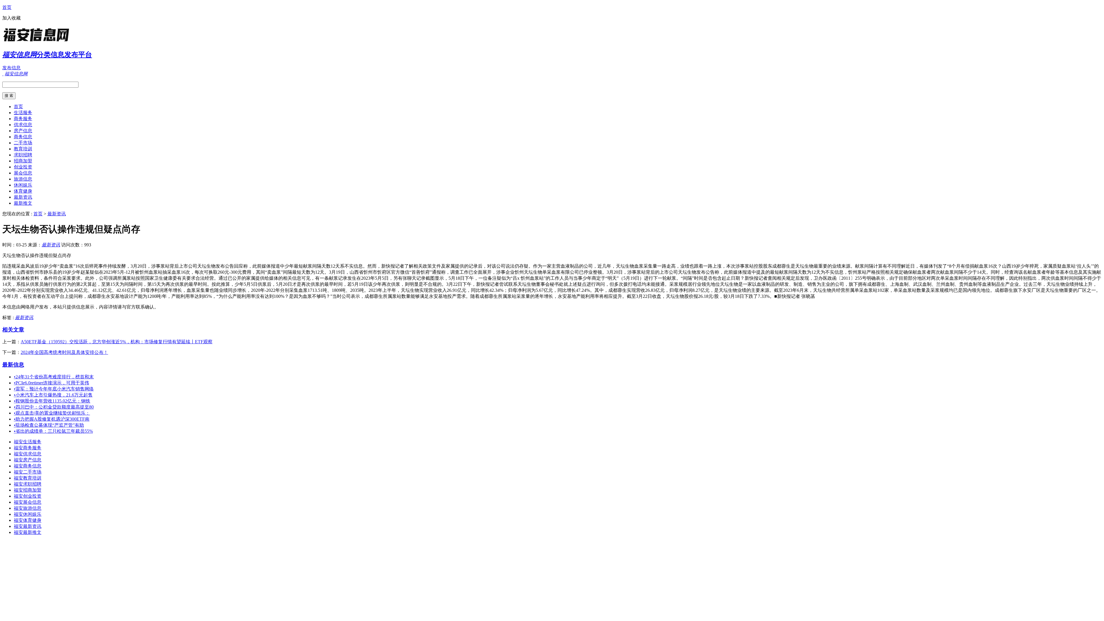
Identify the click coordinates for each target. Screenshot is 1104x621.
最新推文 (23, 203)
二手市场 (23, 142)
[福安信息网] (38, 41)
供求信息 (23, 124)
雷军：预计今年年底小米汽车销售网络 (54, 388)
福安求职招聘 (27, 484)
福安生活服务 (27, 441)
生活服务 (23, 112)
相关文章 (13, 330)
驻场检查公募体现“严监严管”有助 (49, 425)
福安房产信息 (27, 459)
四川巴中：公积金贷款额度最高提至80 (54, 407)
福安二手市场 (27, 471)
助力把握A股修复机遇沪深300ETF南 (51, 419)
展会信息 (23, 172)
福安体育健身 (27, 520)
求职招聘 (23, 154)
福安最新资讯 (27, 526)
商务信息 (23, 136)
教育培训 (23, 148)
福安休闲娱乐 (27, 514)
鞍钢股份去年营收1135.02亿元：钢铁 (52, 400)
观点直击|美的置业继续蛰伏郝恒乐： (52, 413)
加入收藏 (11, 18)
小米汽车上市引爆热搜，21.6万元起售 (53, 394)
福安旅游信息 (27, 508)
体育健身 (23, 191)
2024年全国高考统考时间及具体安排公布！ (64, 352)
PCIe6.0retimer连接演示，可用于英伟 (51, 382)
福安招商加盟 (27, 490)
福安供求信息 (27, 453)
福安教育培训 (27, 478)
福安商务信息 (27, 465)
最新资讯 (23, 197)
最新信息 (13, 365)
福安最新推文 (27, 532)
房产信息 (23, 130)
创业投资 (23, 166)
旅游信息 (23, 179)
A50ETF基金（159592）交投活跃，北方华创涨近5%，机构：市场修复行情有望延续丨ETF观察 (116, 341)
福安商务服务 (27, 447)
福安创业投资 (27, 496)
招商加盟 (23, 160)
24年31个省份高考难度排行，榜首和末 (54, 376)
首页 (7, 7)
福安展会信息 (27, 502)
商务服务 (23, 118)
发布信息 (11, 67)
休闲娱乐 (23, 185)
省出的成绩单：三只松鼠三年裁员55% (53, 431)
